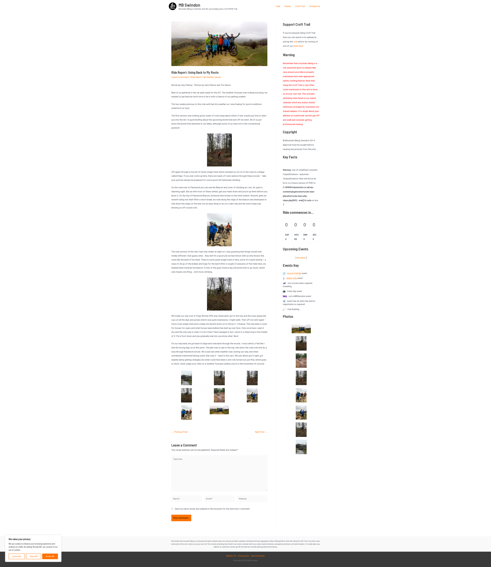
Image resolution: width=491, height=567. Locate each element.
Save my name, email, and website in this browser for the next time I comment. (212, 509)
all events (301, 257)
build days (298, 46)
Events (287, 6)
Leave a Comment (180, 77)
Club (278, 6)
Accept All (50, 556)
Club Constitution (258, 556)
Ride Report (196, 77)
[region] (33, 548)
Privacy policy (243, 556)
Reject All (33, 556)
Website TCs (231, 556)
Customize (16, 556)
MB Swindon (189, 5)
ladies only (292, 278)
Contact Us (314, 6)
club (295, 41)
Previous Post (180, 432)
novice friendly (294, 273)
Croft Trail (300, 6)
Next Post (261, 432)
